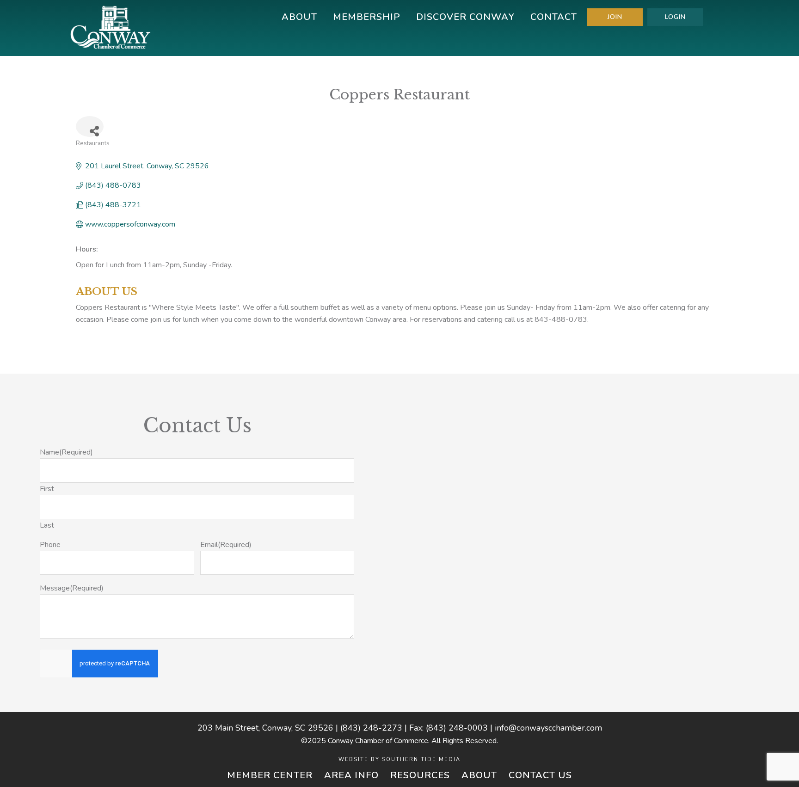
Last (47, 525)
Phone (50, 545)
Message (72, 588)
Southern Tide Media (421, 759)
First (47, 489)
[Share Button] (90, 126)
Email (226, 545)
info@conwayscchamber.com (548, 727)
